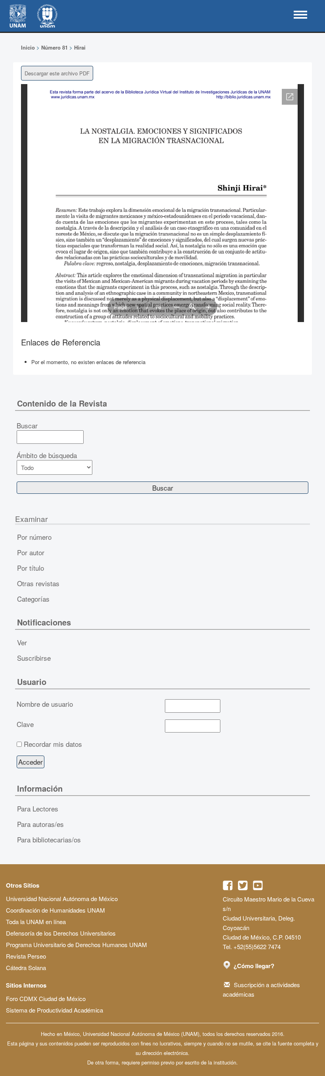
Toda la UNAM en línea (36, 921)
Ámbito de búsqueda (47, 455)
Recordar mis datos (53, 744)
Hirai (80, 47)
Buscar (27, 425)
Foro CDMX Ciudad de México (46, 998)
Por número (34, 537)
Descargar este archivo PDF (57, 73)
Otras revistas (38, 583)
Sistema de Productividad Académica (54, 1010)
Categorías (33, 599)
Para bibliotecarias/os (49, 839)
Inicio (28, 47)
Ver (22, 642)
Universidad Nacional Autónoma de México (62, 898)
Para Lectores (37, 808)
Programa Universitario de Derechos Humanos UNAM (76, 944)
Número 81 (54, 47)
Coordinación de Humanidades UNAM (55, 910)
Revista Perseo (26, 956)
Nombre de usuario (45, 704)
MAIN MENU (300, 15)
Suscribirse (34, 658)
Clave (25, 724)
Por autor (30, 552)
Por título (30, 568)
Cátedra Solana (26, 967)
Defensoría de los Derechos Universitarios (61, 933)
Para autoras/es (40, 824)
